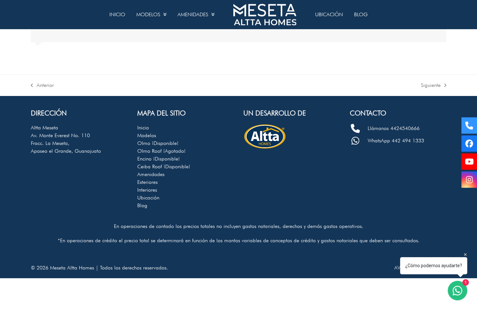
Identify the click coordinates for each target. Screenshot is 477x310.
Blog (142, 205)
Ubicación (148, 198)
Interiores (147, 190)
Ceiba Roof (163, 166)
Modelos (146, 135)
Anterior (42, 85)
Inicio (143, 128)
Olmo (157, 143)
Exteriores (147, 182)
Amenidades (151, 174)
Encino (158, 159)
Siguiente (431, 85)
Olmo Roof (161, 151)
